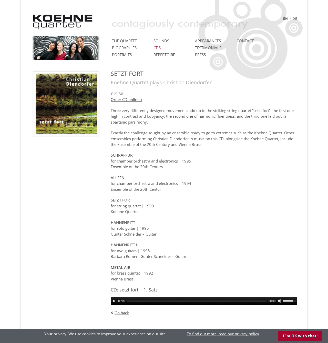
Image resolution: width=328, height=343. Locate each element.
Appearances (208, 40)
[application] (204, 301)
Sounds (161, 40)
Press (200, 54)
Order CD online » (126, 99)
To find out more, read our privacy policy (223, 333)
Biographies (124, 47)
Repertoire (164, 54)
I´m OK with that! (300, 335)
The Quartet (124, 40)
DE (295, 18)
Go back (122, 312)
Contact (245, 40)
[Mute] (280, 301)
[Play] (114, 301)
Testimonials (208, 47)
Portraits (122, 54)
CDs (157, 47)
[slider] (290, 300)
